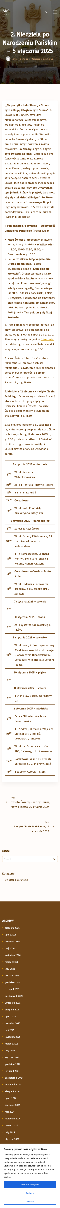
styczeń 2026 (12, 975)
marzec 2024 (12, 1125)
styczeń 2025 (12, 1057)
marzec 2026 (12, 961)
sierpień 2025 (12, 1009)
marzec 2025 (11, 1043)
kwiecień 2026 (13, 955)
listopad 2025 (12, 989)
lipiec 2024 (11, 1098)
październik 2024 (14, 1077)
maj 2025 (10, 1029)
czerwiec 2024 (12, 1104)
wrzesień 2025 (13, 1002)
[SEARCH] (55, 859)
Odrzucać (30, 1201)
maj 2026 (10, 948)
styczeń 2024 (12, 1138)
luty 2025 (10, 1050)
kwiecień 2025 (13, 1036)
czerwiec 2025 (12, 1023)
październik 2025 (14, 995)
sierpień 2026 (12, 927)
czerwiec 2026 (12, 941)
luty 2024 (10, 1132)
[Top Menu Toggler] (55, 12)
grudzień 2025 (12, 982)
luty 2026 (10, 968)
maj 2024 (10, 1111)
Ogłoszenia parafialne (42, 58)
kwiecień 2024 (13, 1118)
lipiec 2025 (10, 1016)
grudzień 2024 (13, 1064)
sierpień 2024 (12, 1091)
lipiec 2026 (11, 934)
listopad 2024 (12, 1070)
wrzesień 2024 (13, 1084)
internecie (47, 339)
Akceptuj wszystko (30, 1184)
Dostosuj (30, 1193)
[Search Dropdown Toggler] (46, 12)
